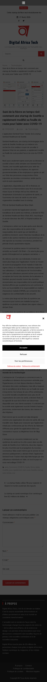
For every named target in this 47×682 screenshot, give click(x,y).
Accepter (23, 348)
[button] (43, 318)
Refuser (23, 354)
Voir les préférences (23, 361)
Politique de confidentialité (31, 366)
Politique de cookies (14, 366)
